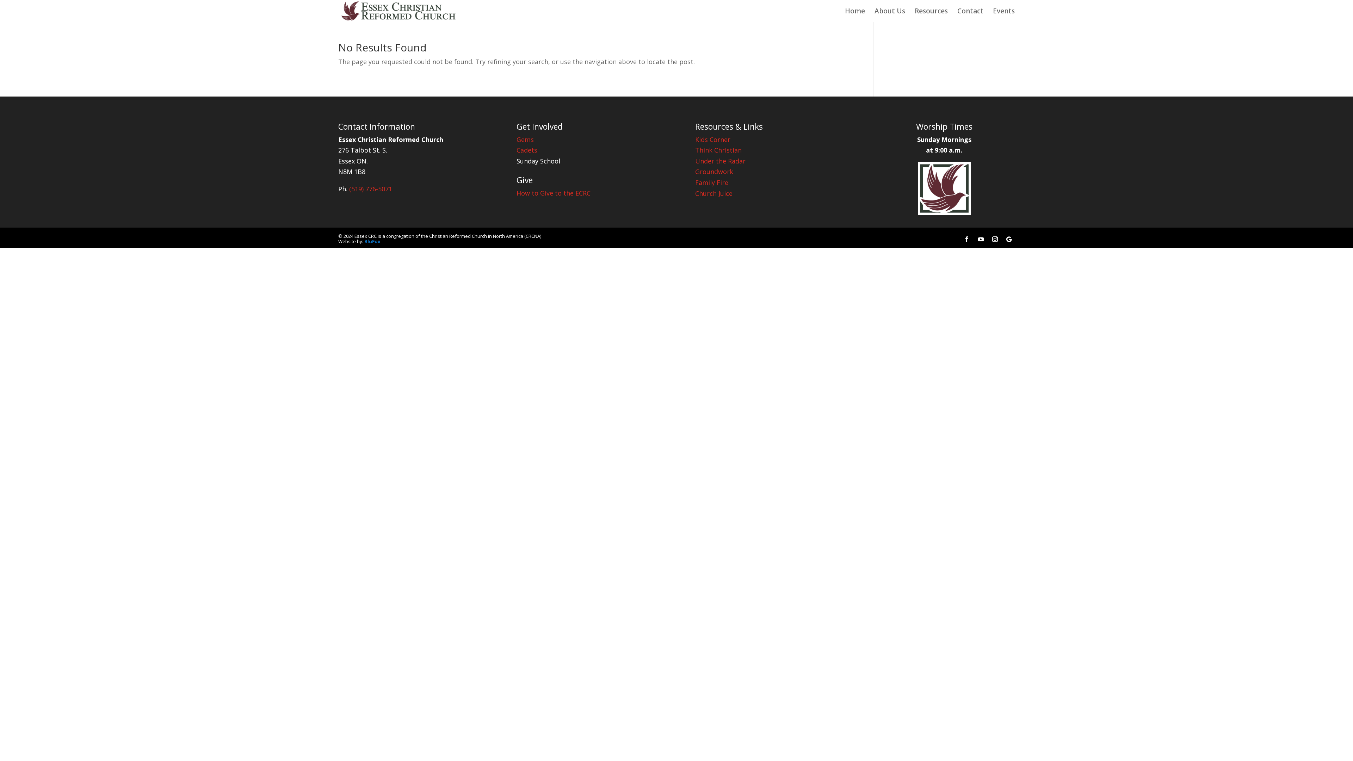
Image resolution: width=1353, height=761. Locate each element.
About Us (890, 12)
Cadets (527, 150)
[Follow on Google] (1009, 239)
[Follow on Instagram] (995, 239)
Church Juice (714, 193)
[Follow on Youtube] (981, 239)
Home (855, 12)
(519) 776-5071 (370, 189)
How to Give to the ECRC (554, 193)
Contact (970, 12)
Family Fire (711, 182)
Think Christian (718, 150)
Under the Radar (720, 161)
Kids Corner (712, 139)
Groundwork (714, 171)
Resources (931, 12)
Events (1004, 12)
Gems (525, 139)
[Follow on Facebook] (966, 239)
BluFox (372, 241)
